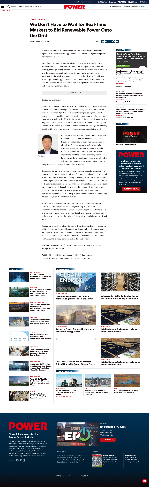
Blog (8, 11)
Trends (32, 332)
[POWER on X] (20, 460)
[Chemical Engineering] (102, 2)
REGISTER (119, 84)
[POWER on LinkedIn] (24, 460)
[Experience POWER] (117, 2)
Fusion (32, 392)
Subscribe (116, 464)
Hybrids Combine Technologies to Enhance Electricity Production (120, 330)
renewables (87, 255)
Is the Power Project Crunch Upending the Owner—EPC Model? (66, 392)
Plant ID (115, 6)
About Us (79, 455)
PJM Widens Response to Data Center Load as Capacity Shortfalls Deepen (40, 336)
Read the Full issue (63, 397)
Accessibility (74, 462)
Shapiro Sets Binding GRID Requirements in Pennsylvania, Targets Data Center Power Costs (40, 307)
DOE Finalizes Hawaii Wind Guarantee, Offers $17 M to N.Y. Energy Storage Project (75, 362)
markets (76, 258)
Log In (143, 6)
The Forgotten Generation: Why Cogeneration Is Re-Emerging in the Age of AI (40, 321)
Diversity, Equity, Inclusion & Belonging (69, 460)
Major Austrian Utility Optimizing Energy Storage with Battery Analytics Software (119, 297)
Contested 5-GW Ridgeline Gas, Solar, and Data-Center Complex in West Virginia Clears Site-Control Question (40, 368)
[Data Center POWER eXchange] (132, 2)
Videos (120, 124)
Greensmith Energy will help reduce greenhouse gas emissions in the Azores (74, 297)
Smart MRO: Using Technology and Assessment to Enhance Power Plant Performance (129, 95)
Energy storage (48, 258)
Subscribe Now (130, 189)
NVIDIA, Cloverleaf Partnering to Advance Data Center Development (40, 276)
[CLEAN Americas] (144, 2)
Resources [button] (29, 6)
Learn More (107, 440)
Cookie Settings (62, 462)
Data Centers (35, 272)
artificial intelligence (63, 255)
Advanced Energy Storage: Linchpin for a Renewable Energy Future (75, 330)
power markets (64, 258)
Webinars (121, 50)
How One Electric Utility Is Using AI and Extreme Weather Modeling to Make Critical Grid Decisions (130, 111)
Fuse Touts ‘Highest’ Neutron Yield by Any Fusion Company (38, 396)
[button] (2, 6)
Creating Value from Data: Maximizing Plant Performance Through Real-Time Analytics (130, 73)
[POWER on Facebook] (17, 460)
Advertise (126, 6)
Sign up (135, 462)
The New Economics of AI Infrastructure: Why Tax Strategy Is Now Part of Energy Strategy (39, 352)
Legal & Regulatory (37, 302)
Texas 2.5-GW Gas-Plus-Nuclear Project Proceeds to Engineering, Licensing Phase (39, 382)
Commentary (34, 287)
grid (77, 255)
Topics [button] (13, 6)
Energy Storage (38, 19)
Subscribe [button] (135, 6)
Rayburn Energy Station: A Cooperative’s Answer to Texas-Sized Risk (96, 392)
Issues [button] (37, 6)
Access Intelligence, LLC (69, 476)
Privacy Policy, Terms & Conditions (68, 457)
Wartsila (86, 258)
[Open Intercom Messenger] (144, 481)
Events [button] (20, 6)
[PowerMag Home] (74, 7)
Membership (69, 455)
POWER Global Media (126, 144)
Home (3, 11)
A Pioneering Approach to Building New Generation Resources (127, 391)
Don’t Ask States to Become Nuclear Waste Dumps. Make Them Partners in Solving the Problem (40, 292)
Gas (86, 388)
